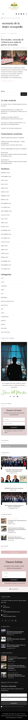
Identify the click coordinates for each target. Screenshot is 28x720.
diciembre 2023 (6, 230)
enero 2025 (4, 199)
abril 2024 (4, 222)
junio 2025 (4, 180)
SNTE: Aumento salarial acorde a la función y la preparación (14, 506)
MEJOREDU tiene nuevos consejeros (14, 488)
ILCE (2, 293)
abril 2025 (4, 188)
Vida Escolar (5, 332)
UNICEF (3, 324)
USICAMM (4, 328)
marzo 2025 (5, 192)
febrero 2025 (5, 196)
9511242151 (6, 607)
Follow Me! (14, 552)
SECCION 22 (4, 305)
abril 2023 (4, 249)
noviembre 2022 (6, 265)
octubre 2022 (5, 269)
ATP (2, 278)
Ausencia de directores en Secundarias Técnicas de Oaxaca (12, 118)
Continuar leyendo (6, 81)
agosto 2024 (5, 215)
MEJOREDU (4, 297)
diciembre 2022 (6, 261)
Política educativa (7, 301)
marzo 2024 (5, 226)
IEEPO (2, 36)
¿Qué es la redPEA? (18, 137)
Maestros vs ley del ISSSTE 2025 (12, 145)
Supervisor (4, 317)
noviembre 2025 (6, 176)
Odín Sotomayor (6, 48)
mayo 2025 (4, 184)
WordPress (19, 717)
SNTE (2, 313)
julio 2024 (4, 219)
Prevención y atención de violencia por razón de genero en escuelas (12, 42)
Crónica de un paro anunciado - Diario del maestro (13, 142)
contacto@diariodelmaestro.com (11, 612)
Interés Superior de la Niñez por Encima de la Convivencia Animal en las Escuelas (14, 111)
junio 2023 (4, 246)
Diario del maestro (15, 714)
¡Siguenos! (15, 589)
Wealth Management (7, 149)
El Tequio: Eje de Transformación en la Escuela (14, 105)
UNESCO (3, 320)
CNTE (2, 282)
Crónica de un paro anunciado (11, 128)
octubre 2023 (5, 238)
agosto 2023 (5, 242)
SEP (2, 309)
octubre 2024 (5, 207)
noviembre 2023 (6, 234)
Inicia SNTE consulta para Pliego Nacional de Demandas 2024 (14, 155)
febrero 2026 (5, 172)
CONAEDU (4, 286)
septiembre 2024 (6, 211)
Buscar (3, 91)
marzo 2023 (5, 253)
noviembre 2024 (6, 203)
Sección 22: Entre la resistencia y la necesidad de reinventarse (13, 123)
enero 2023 (4, 257)
